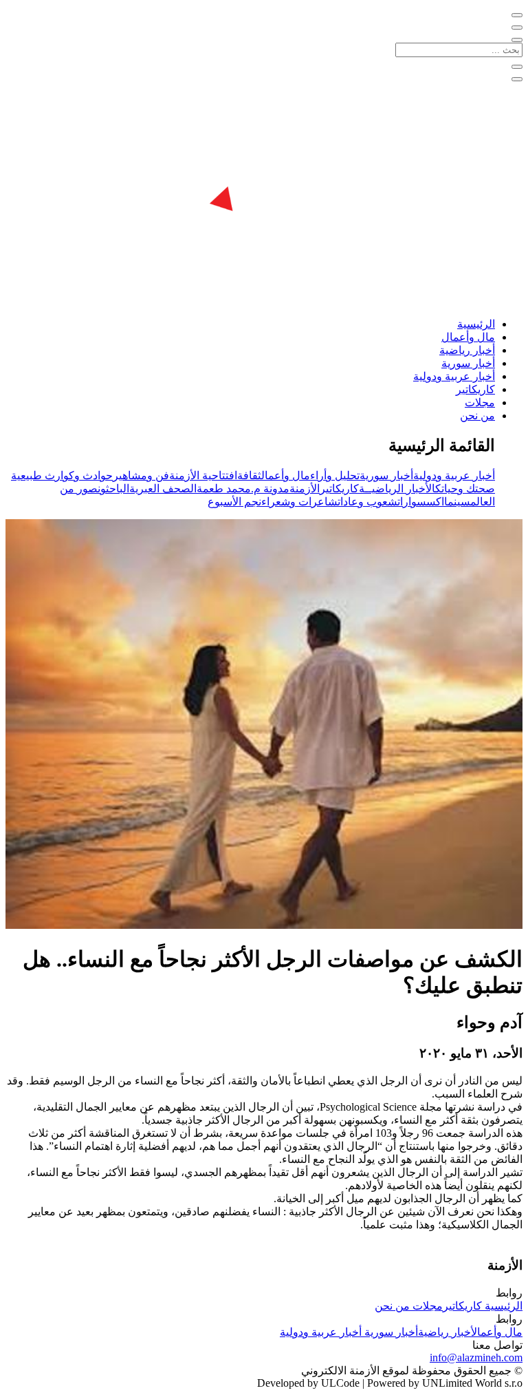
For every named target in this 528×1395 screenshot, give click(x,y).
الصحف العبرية (163, 488)
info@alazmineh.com (476, 1357)
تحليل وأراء (335, 475)
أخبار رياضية (467, 350)
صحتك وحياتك (465, 488)
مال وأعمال (468, 337)
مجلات (480, 402)
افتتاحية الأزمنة (203, 475)
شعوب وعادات (367, 501)
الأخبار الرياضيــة (397, 488)
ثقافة (249, 475)
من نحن (477, 415)
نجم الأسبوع (234, 501)
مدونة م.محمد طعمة (243, 488)
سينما (457, 501)
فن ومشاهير (141, 475)
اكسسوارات (420, 501)
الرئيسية (476, 324)
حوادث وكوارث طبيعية (62, 475)
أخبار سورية (468, 363)
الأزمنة (304, 488)
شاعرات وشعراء (299, 501)
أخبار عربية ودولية (454, 376)
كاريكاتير (475, 389)
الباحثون (113, 488)
